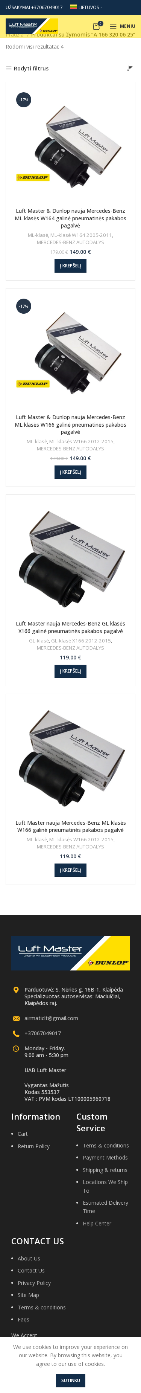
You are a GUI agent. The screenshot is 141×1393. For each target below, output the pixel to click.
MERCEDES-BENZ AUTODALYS (70, 242)
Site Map (28, 1294)
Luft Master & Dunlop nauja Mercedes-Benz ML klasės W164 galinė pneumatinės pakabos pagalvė (70, 218)
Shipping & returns (105, 1169)
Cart (23, 1133)
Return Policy (34, 1146)
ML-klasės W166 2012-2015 (81, 441)
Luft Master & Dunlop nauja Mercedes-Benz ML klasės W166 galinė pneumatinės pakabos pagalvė (70, 424)
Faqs (23, 1319)
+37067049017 (42, 1033)
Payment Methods (105, 1157)
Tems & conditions (106, 1145)
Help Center (97, 1223)
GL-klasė (39, 640)
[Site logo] (32, 25)
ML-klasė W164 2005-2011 (81, 235)
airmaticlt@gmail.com (51, 1018)
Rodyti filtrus (31, 68)
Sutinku (70, 1380)
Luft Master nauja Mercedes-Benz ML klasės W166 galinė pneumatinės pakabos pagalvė (70, 826)
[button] (70, 266)
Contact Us (31, 1270)
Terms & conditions (42, 1307)
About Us (29, 1258)
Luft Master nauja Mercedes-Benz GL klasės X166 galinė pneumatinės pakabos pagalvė (70, 627)
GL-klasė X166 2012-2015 (81, 640)
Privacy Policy (34, 1282)
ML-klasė (38, 235)
